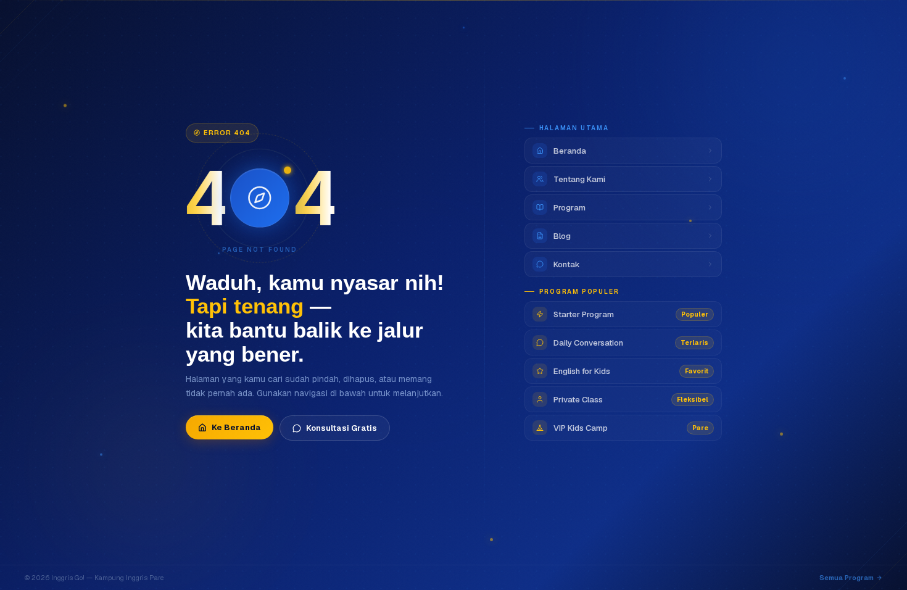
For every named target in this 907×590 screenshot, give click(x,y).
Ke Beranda (236, 427)
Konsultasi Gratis (341, 428)
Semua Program (846, 577)
